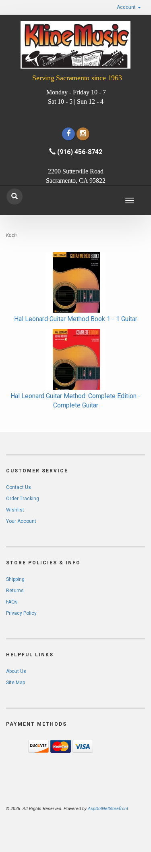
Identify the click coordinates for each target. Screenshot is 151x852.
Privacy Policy (21, 613)
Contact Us (18, 487)
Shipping (15, 579)
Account (127, 7)
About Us (16, 671)
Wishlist (15, 510)
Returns (15, 590)
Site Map (15, 682)
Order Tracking (22, 498)
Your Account (21, 521)
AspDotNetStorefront (108, 808)
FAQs (12, 602)
